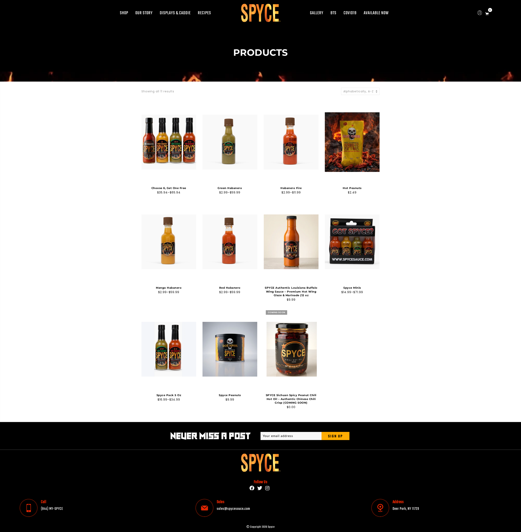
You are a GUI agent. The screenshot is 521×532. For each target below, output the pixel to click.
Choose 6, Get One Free (168, 188)
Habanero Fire (291, 188)
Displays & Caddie (175, 13)
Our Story (144, 13)
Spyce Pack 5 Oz (169, 395)
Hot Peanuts (352, 188)
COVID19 (350, 13)
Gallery (316, 13)
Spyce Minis (352, 287)
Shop (124, 13)
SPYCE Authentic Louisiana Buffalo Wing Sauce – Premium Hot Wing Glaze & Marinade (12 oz (291, 291)
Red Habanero (230, 287)
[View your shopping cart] (487, 13)
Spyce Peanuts (230, 395)
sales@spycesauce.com (233, 509)
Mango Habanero (169, 287)
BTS (333, 13)
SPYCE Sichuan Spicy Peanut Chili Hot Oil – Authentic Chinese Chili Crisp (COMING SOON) (291, 398)
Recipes (204, 13)
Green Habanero (230, 188)
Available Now (376, 13)
